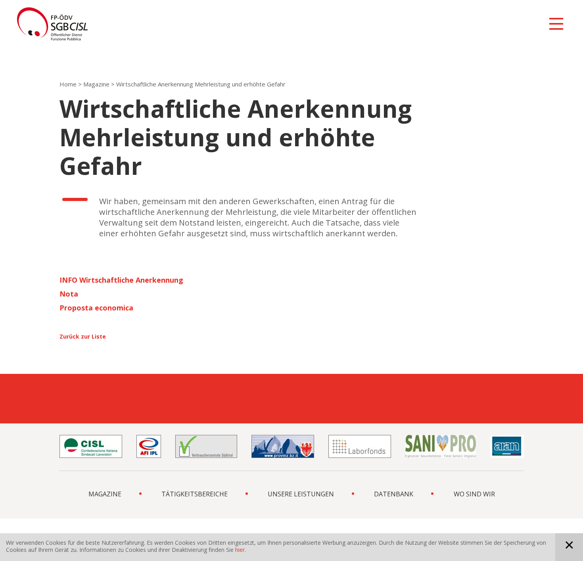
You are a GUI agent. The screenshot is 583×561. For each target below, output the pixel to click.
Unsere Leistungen (301, 494)
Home (68, 84)
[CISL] (90, 446)
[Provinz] (282, 446)
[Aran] (507, 446)
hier (240, 549)
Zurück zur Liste (82, 336)
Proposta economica (96, 307)
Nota (68, 294)
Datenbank (393, 494)
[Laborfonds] (359, 446)
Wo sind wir (474, 494)
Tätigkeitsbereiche (194, 494)
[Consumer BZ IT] (206, 446)
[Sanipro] (440, 446)
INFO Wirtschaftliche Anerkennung (121, 280)
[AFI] (148, 446)
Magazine (96, 84)
